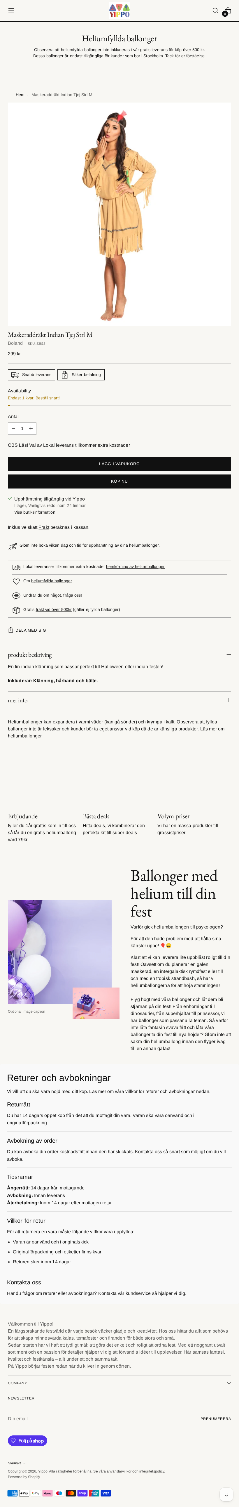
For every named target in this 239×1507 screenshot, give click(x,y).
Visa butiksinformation (34, 512)
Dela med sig (30, 630)
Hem (20, 94)
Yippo (43, 1471)
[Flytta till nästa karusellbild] (226, 781)
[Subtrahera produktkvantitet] (13, 428)
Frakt (43, 527)
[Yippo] (119, 10)
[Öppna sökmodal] (216, 11)
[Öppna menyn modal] (11, 11)
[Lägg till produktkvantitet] (31, 428)
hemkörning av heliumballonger (135, 566)
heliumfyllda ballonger (51, 580)
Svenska (15, 1463)
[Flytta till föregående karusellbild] (213, 781)
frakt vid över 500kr (54, 609)
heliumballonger (25, 735)
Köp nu (119, 481)
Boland (15, 343)
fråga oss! (72, 595)
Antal (13, 416)
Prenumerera (216, 1419)
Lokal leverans (59, 445)
